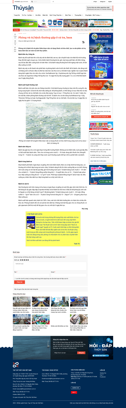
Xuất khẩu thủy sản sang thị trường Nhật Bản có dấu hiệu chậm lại (78, 328)
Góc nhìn (38, 15)
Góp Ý (101, 375)
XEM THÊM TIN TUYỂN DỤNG (98, 161)
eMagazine (102, 1)
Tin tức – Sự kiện (27, 15)
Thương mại (78, 15)
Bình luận (15, 50)
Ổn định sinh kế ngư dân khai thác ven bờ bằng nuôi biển (78, 310)
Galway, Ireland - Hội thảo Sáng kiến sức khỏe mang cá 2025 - (62, 30)
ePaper (95, 1)
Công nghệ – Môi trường (92, 15)
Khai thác (68, 15)
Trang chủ (17, 15)
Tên (15, 272)
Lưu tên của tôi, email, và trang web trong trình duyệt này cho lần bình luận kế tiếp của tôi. (42, 278)
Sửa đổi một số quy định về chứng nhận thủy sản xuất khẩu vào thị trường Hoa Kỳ (22, 310)
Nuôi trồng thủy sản (56, 15)
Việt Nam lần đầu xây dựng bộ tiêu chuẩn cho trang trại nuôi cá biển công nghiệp (59, 310)
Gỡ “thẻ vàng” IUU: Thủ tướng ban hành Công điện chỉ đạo (39, 328)
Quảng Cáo (103, 373)
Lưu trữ (20, 33)
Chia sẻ (15, 43)
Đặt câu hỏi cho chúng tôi (100, 116)
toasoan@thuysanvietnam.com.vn (26, 389)
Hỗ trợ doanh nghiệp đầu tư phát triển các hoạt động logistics (21, 328)
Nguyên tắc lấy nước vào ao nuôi (100, 106)
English (110, 1)
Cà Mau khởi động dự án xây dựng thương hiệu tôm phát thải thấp (40, 310)
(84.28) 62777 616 (24, 391)
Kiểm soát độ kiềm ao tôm (59, 326)
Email (53, 272)
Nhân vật (45, 15)
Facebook (103, 377)
